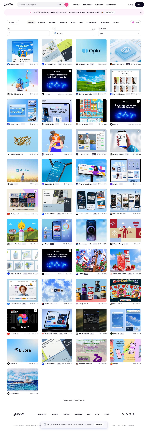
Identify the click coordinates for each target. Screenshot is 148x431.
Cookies (40, 425)
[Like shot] (34, 58)
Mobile (73, 22)
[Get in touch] (26, 58)
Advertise (69, 94)
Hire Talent (87, 4)
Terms (28, 425)
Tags (8, 28)
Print (81, 22)
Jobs (113, 425)
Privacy (33, 425)
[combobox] (36, 4)
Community (111, 4)
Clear (93, 29)
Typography (105, 22)
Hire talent (54, 414)
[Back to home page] (8, 4)
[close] (140, 12)
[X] (123, 414)
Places (124, 425)
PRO (22, 64)
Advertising (78, 414)
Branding (52, 22)
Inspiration (66, 414)
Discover (31, 22)
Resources (130, 425)
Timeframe (102, 28)
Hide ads (61, 94)
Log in (139, 4)
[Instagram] (130, 414)
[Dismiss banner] (106, 423)
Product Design (92, 22)
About (97, 414)
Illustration (63, 22)
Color (54, 28)
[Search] (66, 5)
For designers (41, 414)
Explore (76, 4)
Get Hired (98, 4)
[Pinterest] (133, 414)
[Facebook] (127, 414)
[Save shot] (30, 58)
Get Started (109, 12)
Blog (88, 414)
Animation (41, 22)
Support (107, 414)
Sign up (130, 5)
